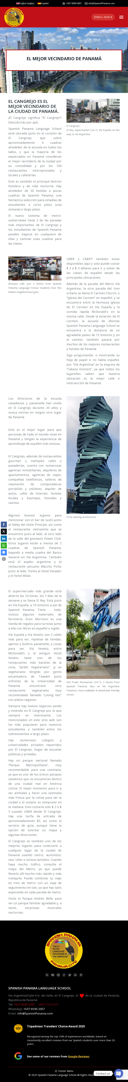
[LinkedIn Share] (4, 538)
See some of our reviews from (58, 1056)
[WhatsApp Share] (4, 545)
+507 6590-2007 (74, 3)
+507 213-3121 (48, 1004)
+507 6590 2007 (24, 1004)
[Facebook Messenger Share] (4, 552)
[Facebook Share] (4, 525)
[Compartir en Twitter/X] (4, 532)
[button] (4, 559)
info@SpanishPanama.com (101, 3)
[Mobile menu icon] (121, 17)
